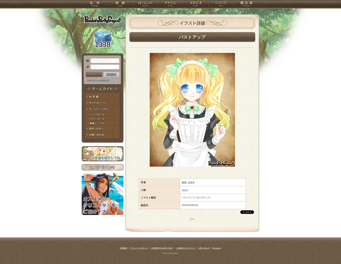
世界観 (102, 97)
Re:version (216, 248)
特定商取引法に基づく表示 (162, 248)
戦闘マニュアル (102, 123)
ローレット (145, 4)
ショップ (221, 4)
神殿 (120, 4)
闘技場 (246, 4)
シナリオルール (102, 114)
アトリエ (170, 4)
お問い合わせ (102, 135)
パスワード (86, 67)
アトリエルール (102, 119)
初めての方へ (102, 129)
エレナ (185, 190)
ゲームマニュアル (102, 109)
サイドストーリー (102, 103)
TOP (94, 4)
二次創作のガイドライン (185, 248)
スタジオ (195, 4)
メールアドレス (86, 61)
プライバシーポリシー (139, 248)
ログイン (94, 74)
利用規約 (123, 248)
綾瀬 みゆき (188, 182)
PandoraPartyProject (102, 19)
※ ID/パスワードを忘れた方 (98, 80)
